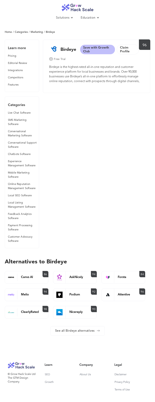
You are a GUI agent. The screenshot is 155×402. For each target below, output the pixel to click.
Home (8, 32)
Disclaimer (121, 374)
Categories (21, 32)
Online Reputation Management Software (22, 186)
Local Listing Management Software (22, 204)
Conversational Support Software (22, 144)
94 (93, 274)
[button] (64, 18)
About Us (85, 374)
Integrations (15, 70)
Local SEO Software (20, 195)
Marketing (37, 32)
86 (45, 274)
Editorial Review (17, 63)
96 (145, 45)
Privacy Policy (122, 382)
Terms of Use (122, 389)
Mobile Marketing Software (18, 174)
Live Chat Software (19, 112)
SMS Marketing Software (17, 122)
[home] (77, 6)
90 (93, 309)
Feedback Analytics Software (20, 216)
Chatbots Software (19, 154)
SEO (47, 374)
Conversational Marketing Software (20, 133)
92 (93, 292)
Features (13, 84)
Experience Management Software (22, 163)
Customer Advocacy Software (20, 239)
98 (45, 309)
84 (142, 274)
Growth (49, 382)
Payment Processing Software (20, 227)
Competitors (15, 77)
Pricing (12, 56)
